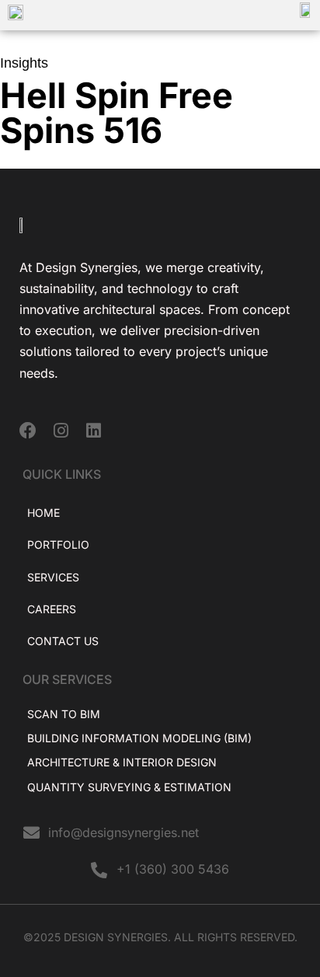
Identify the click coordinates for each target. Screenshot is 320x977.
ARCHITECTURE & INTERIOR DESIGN (122, 762)
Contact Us (63, 640)
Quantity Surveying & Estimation (129, 787)
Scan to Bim (63, 714)
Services (53, 577)
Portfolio (58, 544)
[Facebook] (28, 430)
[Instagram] (60, 430)
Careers (51, 609)
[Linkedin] (93, 430)
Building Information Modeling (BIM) (139, 738)
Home (43, 512)
